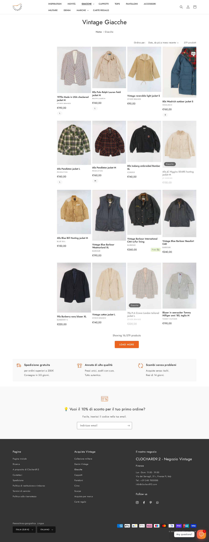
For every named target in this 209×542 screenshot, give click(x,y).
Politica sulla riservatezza (24, 496)
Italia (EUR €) (22, 529)
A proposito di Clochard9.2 (26, 469)
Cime (76, 485)
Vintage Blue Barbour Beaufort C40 (178, 243)
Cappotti (78, 474)
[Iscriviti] (128, 425)
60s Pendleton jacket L (68, 169)
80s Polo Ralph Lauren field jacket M (106, 94)
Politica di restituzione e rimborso (29, 485)
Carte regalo (80, 501)
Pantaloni (78, 480)
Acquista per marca (83, 496)
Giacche (78, 469)
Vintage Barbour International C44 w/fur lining (142, 240)
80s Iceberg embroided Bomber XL (143, 168)
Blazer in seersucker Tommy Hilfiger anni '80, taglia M (176, 314)
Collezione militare (83, 458)
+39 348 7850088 (149, 480)
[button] (87, 4)
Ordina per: (139, 42)
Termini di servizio (21, 491)
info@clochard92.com (146, 484)
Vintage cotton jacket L (103, 314)
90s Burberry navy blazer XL (71, 316)
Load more (126, 344)
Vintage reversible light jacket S (143, 96)
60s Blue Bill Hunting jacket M (72, 238)
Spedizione (18, 480)
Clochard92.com (182, 531)
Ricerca (16, 464)
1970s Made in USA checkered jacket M (73, 99)
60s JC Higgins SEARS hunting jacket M (178, 173)
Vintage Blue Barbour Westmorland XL (103, 246)
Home (99, 32)
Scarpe (77, 491)
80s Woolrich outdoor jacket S (177, 101)
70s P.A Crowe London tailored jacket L (143, 315)
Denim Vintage (81, 464)
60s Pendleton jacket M (104, 167)
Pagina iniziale (20, 458)
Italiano (44, 529)
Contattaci (17, 474)
